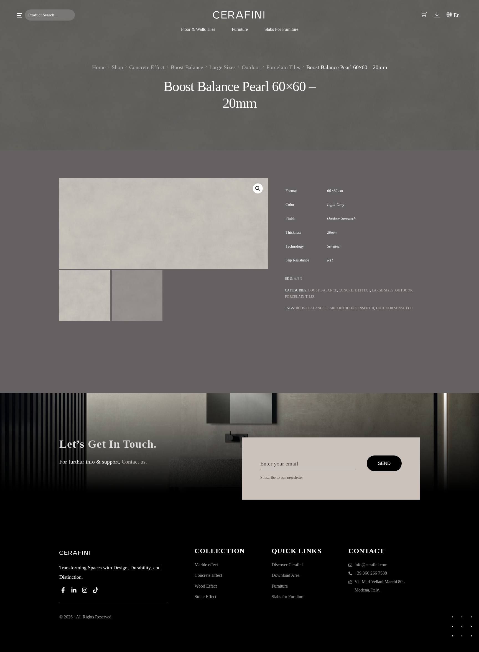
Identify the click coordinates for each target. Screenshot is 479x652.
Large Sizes (382, 290)
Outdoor (403, 290)
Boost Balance (322, 290)
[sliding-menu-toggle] (19, 15)
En (456, 15)
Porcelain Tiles (300, 297)
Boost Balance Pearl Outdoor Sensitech (335, 308)
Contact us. (134, 462)
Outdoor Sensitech (394, 308)
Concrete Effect (354, 290)
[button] (258, 188)
